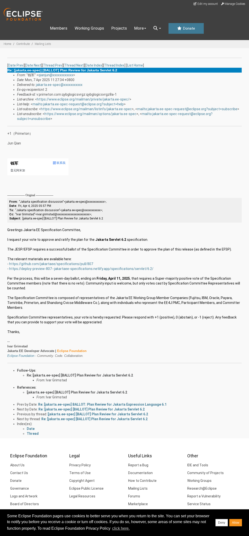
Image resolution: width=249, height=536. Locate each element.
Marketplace (138, 504)
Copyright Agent (82, 481)
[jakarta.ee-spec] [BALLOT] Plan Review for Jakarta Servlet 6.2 (77, 392)
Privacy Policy (80, 465)
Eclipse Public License (86, 488)
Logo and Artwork (23, 496)
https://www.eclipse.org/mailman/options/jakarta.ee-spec (90, 114)
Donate (188, 28)
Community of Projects (205, 473)
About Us (17, 465)
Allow (235, 522)
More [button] (139, 28)
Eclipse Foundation (20, 356)
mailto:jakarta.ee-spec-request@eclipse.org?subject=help (78, 104)
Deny (221, 522)
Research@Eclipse (202, 488)
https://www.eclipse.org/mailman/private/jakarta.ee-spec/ (83, 99)
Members (58, 28)
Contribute (23, 44)
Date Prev (16, 65)
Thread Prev (52, 65)
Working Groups (89, 28)
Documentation (140, 473)
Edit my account (207, 4)
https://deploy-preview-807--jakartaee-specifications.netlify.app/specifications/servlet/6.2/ (81, 269)
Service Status (199, 504)
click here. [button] (121, 528)
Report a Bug (138, 465)
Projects (119, 28)
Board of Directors (24, 504)
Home (7, 44)
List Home (135, 65)
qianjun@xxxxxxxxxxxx (55, 75)
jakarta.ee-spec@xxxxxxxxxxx (59, 85)
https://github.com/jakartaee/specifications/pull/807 (51, 264)
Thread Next (74, 65)
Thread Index (114, 65)
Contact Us (19, 473)
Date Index (94, 65)
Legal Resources (82, 496)
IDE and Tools (197, 465)
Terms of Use (80, 473)
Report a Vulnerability (204, 496)
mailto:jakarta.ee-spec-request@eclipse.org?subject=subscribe (187, 109)
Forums (134, 496)
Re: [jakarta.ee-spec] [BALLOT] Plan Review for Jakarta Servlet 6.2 (80, 375)
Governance (19, 488)
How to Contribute (142, 481)
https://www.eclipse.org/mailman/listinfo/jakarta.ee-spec (86, 109)
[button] (157, 28)
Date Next (33, 65)
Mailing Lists (43, 44)
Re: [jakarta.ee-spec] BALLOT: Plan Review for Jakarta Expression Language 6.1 (102, 404)
